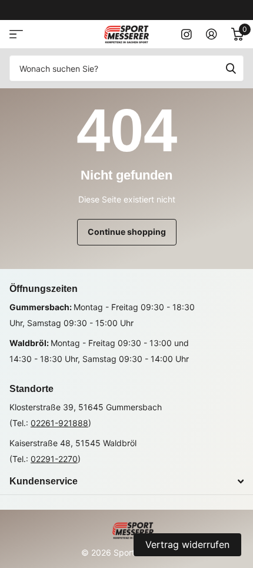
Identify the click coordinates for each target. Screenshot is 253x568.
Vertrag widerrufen (187, 544)
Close (126, 481)
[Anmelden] (211, 34)
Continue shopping (127, 232)
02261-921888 (59, 423)
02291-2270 (54, 459)
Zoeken (231, 68)
